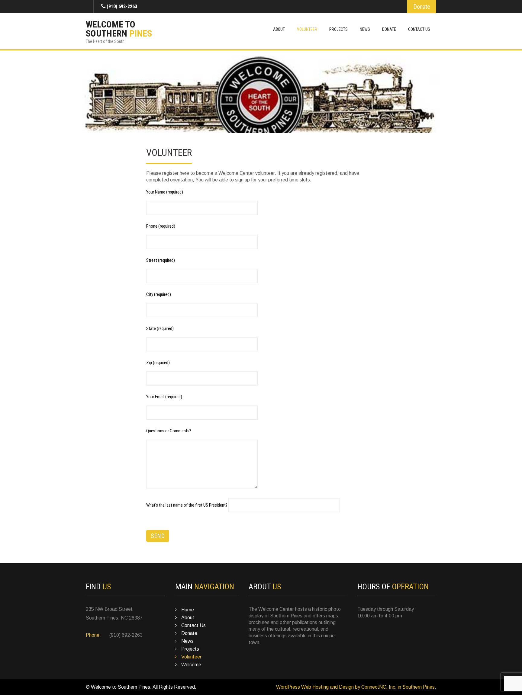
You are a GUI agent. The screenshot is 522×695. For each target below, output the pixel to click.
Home (187, 609)
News (365, 29)
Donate (421, 6)
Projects (338, 29)
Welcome (191, 664)
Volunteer (307, 29)
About (279, 29)
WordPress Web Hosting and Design (315, 687)
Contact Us (419, 29)
